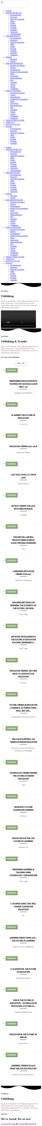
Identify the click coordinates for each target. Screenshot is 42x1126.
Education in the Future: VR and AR (23, 1035)
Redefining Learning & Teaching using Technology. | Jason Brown (23, 872)
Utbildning (14, 89)
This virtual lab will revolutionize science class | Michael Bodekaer (23, 540)
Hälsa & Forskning (17, 19)
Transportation (15, 34)
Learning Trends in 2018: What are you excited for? (23, 1067)
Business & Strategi (17, 66)
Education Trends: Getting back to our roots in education (23, 674)
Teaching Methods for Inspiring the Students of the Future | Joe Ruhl (23, 605)
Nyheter (9, 11)
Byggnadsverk (15, 15)
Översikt (9, 127)
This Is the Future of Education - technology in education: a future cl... (23, 1003)
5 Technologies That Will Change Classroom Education (23, 906)
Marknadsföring (16, 78)
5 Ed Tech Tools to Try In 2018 (23, 476)
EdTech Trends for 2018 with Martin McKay (23, 507)
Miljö (12, 21)
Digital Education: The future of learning (23, 839)
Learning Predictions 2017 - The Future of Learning (23, 939)
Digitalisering (15, 70)
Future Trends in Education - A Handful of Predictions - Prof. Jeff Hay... (23, 708)
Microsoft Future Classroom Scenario (23, 808)
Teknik (12, 61)
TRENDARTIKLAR (14, 13)
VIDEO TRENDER (13, 91)
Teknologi (14, 32)
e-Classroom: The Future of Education (23, 970)
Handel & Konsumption (19, 72)
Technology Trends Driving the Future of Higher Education (23, 776)
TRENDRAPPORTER (14, 63)
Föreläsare (14, 118)
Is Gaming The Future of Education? (23, 416)
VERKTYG (10, 122)
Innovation (14, 76)
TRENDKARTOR (13, 36)
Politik (12, 23)
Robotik (13, 26)
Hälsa (12, 74)
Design (13, 68)
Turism (12, 87)
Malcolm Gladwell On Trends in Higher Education (23, 740)
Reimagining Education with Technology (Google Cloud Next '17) (23, 384)
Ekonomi (13, 17)
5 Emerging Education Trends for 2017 (23, 572)
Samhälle (13, 30)
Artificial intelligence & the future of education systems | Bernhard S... (23, 639)
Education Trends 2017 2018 (23, 446)
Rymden (13, 28)
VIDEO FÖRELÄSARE (15, 120)
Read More (11, 370)
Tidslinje (9, 57)
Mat (11, 80)
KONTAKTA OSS (13, 124)
